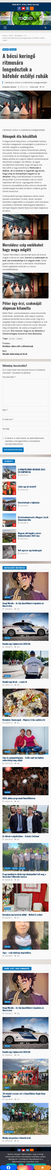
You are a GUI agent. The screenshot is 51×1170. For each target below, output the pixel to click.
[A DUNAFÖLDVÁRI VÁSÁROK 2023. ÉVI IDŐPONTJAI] (9, 472)
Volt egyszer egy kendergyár (9, 552)
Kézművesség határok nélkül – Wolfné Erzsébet (25, 897)
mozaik (12, 339)
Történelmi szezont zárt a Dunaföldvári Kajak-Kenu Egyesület (25, 1075)
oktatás (19, 339)
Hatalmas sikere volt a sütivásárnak (17, 345)
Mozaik (5, 49)
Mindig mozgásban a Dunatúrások (25, 1119)
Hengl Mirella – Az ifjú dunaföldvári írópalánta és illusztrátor (25, 586)
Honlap (5, 428)
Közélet (7, 868)
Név (5, 410)
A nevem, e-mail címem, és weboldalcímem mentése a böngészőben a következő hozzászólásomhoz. (24, 441)
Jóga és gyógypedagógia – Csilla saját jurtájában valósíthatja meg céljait (25, 740)
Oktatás (13, 49)
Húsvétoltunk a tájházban (9, 504)
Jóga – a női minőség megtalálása (25, 935)
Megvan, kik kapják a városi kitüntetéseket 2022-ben (9, 536)
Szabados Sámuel (9, 87)
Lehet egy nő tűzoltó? (9, 488)
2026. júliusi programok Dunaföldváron (25, 781)
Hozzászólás (9, 377)
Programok (9, 1132)
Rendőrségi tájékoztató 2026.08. (25, 627)
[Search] (45, 27)
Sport (7, 1088)
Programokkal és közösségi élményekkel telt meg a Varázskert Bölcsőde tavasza (25, 857)
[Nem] (48, 1160)
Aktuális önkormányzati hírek (14, 352)
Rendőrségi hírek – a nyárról (25, 665)
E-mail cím (7, 419)
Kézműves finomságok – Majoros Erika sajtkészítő (25, 703)
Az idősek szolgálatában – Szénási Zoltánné (25, 819)
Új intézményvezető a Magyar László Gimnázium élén (9, 520)
